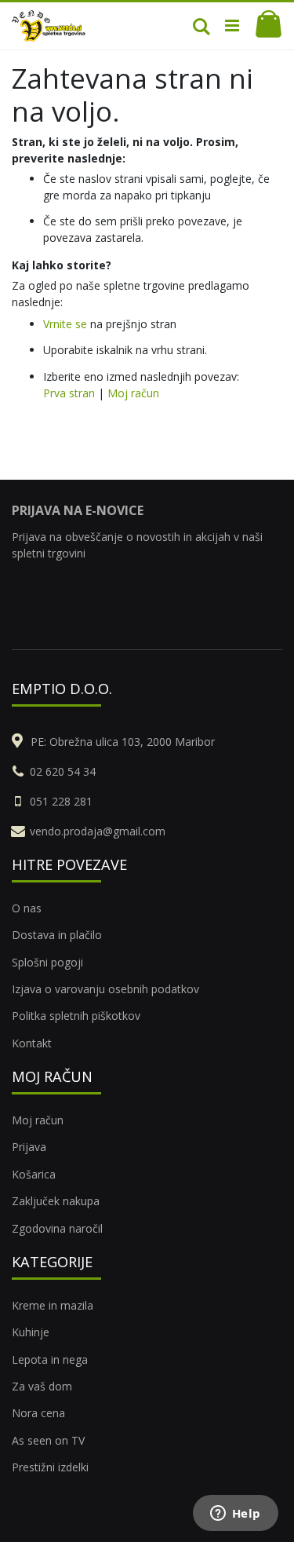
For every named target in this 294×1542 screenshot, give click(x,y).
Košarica (34, 1174)
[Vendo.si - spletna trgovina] (48, 26)
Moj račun (133, 393)
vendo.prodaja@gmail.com (97, 831)
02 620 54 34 (63, 771)
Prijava (29, 1146)
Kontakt (32, 1043)
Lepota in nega (50, 1359)
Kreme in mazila (52, 1305)
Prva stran (69, 393)
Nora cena (38, 1412)
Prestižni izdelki (50, 1467)
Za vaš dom (42, 1386)
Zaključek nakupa (56, 1200)
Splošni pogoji (47, 962)
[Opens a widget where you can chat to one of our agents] (235, 1514)
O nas (27, 908)
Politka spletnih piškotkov (76, 1015)
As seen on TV (48, 1440)
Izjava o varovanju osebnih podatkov (105, 988)
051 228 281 (61, 801)
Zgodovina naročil (57, 1228)
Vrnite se (65, 323)
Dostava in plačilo (57, 934)
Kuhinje (30, 1332)
